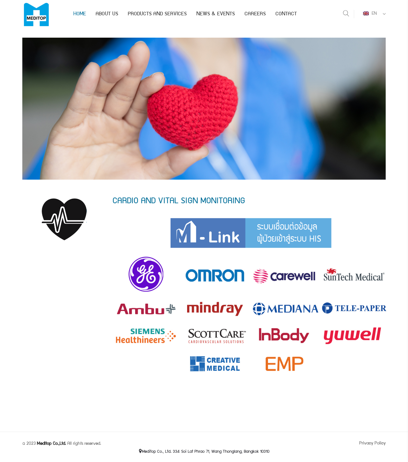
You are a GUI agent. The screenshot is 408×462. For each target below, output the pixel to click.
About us (107, 14)
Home (79, 14)
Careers (255, 14)
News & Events (215, 14)
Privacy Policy (372, 443)
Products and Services (157, 14)
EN (373, 14)
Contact (286, 14)
